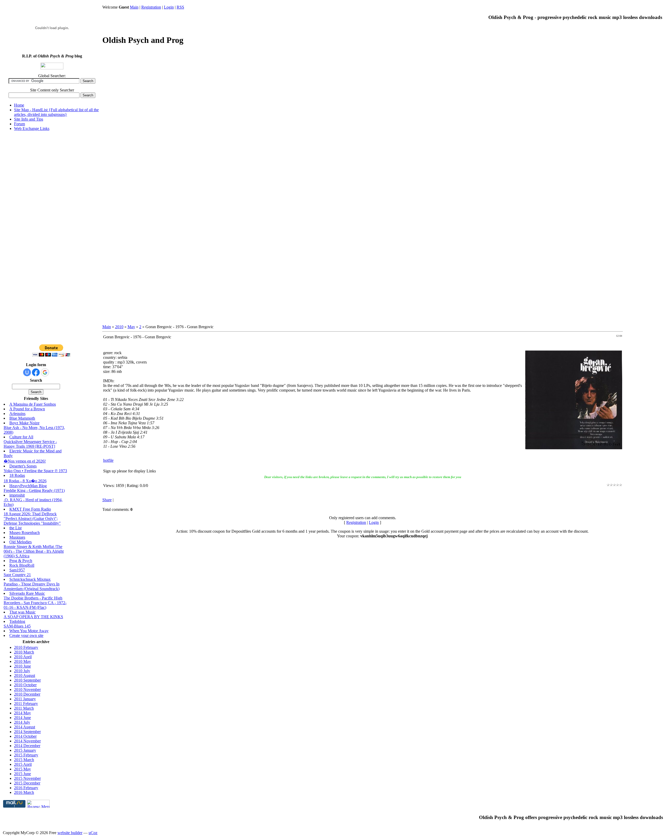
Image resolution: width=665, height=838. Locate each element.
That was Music (22, 612)
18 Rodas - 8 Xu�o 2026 (25, 481)
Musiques (17, 537)
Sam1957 (17, 570)
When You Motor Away (29, 631)
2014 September (27, 731)
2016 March (24, 792)
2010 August (24, 675)
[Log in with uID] (27, 372)
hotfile (108, 460)
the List (15, 528)
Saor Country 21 (17, 574)
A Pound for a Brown (27, 409)
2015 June (22, 773)
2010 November (27, 689)
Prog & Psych (20, 560)
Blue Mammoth (22, 418)
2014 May (22, 713)
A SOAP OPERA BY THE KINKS (33, 617)
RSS (180, 7)
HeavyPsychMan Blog (28, 486)
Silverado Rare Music (27, 593)
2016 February (26, 788)
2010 (119, 327)
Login (169, 7)
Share (107, 500)
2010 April (23, 657)
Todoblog (17, 621)
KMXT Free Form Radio (30, 509)
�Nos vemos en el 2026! (25, 461)
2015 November (27, 778)
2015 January (25, 750)
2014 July (22, 722)
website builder (69, 832)
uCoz (93, 832)
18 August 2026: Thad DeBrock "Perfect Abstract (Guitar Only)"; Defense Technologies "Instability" (32, 518)
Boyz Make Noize (24, 423)
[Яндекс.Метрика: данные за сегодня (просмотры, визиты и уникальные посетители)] (38, 804)
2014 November (27, 741)
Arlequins (17, 413)
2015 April (23, 764)
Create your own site (26, 635)
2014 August (24, 727)
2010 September (27, 680)
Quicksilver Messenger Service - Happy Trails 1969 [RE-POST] (30, 443)
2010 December (27, 694)
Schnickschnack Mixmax (30, 579)
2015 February (26, 755)
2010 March (24, 652)
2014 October (25, 736)
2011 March (24, 708)
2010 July (22, 671)
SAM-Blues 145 (17, 626)
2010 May (22, 661)
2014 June (22, 717)
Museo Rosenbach (24, 532)
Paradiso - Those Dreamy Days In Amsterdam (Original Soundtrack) (31, 586)
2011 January (25, 699)
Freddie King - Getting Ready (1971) (34, 490)
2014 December (27, 745)
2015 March (24, 759)
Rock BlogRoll (21, 565)
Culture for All (21, 437)
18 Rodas (17, 475)
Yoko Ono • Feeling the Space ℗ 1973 (35, 471)
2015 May (22, 769)
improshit (17, 495)
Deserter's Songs (23, 466)
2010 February (26, 647)
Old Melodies (20, 542)
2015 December (27, 783)
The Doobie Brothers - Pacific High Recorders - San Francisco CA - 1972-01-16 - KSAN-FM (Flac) (35, 603)
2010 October (25, 685)
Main (134, 7)
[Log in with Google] (45, 372)
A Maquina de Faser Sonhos (32, 404)
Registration (151, 7)
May (131, 327)
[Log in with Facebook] (36, 372)
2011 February (26, 703)
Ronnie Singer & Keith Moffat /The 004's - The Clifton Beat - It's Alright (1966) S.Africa (34, 551)
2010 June (22, 666)
